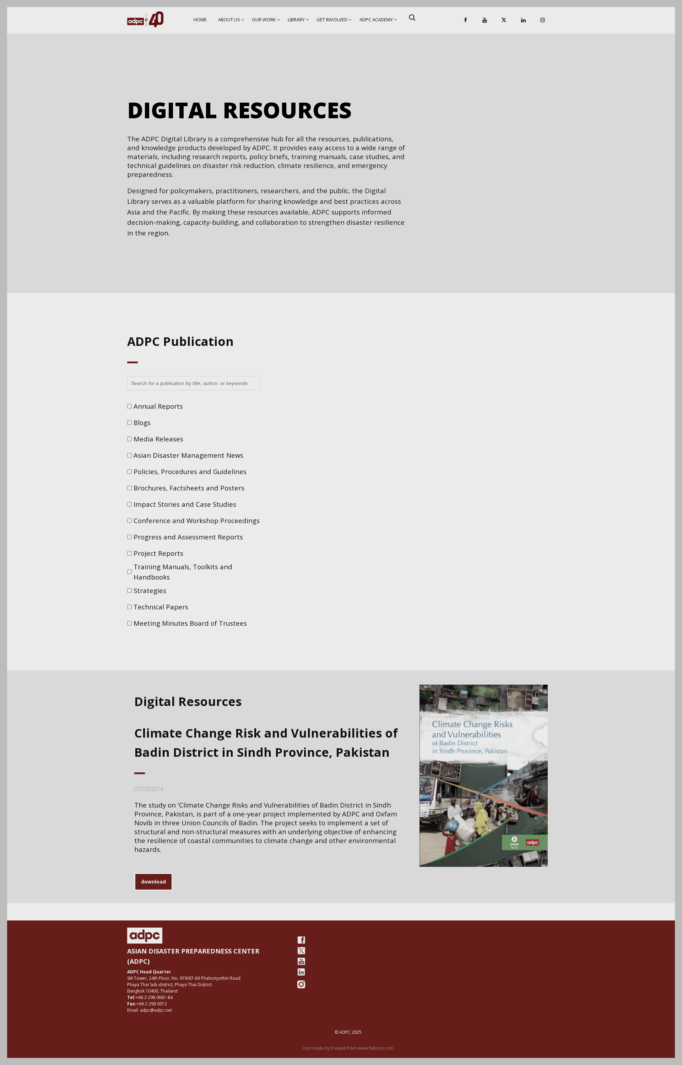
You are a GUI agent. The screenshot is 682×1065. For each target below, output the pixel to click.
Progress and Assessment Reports (188, 536)
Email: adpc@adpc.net (149, 1010)
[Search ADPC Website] (412, 17)
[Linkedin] (523, 20)
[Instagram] (542, 20)
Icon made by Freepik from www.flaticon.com (348, 1048)
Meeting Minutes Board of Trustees (190, 623)
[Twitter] (301, 950)
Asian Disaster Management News (188, 455)
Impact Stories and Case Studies (185, 504)
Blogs (142, 422)
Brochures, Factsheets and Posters (189, 487)
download (153, 881)
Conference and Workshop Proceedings (197, 520)
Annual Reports (158, 406)
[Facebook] (465, 20)
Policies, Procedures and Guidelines (190, 471)
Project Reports (158, 553)
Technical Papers (161, 606)
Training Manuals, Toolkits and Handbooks (183, 572)
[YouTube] (485, 20)
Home (200, 19)
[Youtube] (301, 961)
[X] (504, 20)
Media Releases (158, 438)
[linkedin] (301, 972)
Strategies (150, 590)
